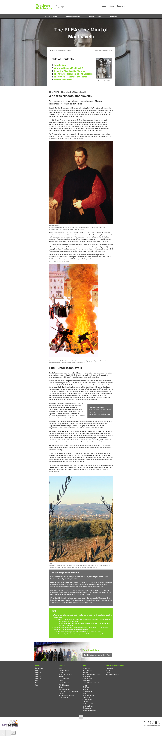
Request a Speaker (112, 674)
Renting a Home (87, 706)
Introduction (60, 65)
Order (111, 6)
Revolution (86, 681)
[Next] (8, 733)
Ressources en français (67, 695)
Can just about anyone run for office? (97, 655)
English (61, 677)
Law (60, 668)
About (104, 6)
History (61, 672)
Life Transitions (64, 679)
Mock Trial (85, 687)
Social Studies (64, 670)
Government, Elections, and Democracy (91, 675)
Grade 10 (38, 681)
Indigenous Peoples (89, 710)
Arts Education (64, 685)
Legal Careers (87, 670)
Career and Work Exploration (68, 691)
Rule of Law (86, 668)
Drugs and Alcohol (88, 695)
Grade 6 (38, 672)
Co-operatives (87, 700)
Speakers (120, 6)
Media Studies (63, 698)
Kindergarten (39, 668)
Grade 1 (38, 670)
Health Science (64, 683)
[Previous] (3, 733)
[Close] (13, 733)
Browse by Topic (95, 16)
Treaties (85, 672)
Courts (84, 685)
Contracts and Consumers (91, 704)
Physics (61, 693)
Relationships (87, 691)
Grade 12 (38, 685)
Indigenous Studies (65, 674)
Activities (85, 702)
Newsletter (113, 16)
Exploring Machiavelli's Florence (69, 70)
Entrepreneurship (64, 689)
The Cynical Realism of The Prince (70, 76)
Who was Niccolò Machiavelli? (68, 68)
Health (61, 681)
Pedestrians (86, 698)
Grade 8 (38, 677)
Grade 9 (38, 679)
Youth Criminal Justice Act (91, 683)
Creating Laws (87, 679)
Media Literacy (87, 708)
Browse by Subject (73, 16)
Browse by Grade (51, 16)
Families (85, 689)
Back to (61, 51)
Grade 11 (38, 683)
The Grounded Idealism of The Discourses (74, 73)
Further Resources (63, 79)
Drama (61, 687)
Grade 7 (38, 674)
